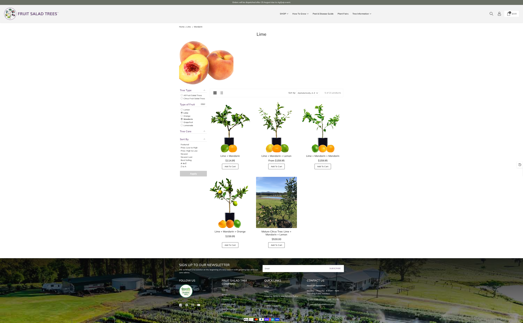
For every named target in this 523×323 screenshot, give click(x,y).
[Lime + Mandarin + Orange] (230, 202)
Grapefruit (188, 122)
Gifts (266, 291)
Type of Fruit (187, 104)
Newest (184, 154)
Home (182, 27)
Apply (193, 173)
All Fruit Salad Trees (192, 95)
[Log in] (499, 14)
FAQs (266, 286)
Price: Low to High (189, 147)
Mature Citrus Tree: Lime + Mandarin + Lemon (276, 233)
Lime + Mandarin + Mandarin (322, 155)
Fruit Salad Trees (265, 315)
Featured (185, 144)
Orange (186, 116)
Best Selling (186, 160)
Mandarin (188, 119)
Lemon (186, 109)
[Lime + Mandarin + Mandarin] (322, 126)
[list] (221, 93)
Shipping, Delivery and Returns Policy (281, 296)
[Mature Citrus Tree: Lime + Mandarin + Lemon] (276, 202)
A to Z (184, 163)
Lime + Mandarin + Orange (230, 231)
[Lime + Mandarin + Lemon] (276, 126)
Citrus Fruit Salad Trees (194, 98)
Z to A (183, 166)
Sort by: (292, 93)
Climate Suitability (272, 305)
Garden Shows (271, 301)
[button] (284, 13)
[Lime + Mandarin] (230, 126)
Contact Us (227, 299)
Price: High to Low (189, 151)
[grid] (215, 93)
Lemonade (188, 125)
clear (203, 104)
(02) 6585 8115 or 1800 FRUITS (324, 299)
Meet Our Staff (228, 304)
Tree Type (186, 90)
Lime (188, 27)
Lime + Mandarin (230, 155)
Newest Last (186, 157)
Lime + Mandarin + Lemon (276, 155)
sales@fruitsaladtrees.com (322, 304)
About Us (226, 294)
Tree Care (185, 131)
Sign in (225, 290)
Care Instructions (229, 309)
